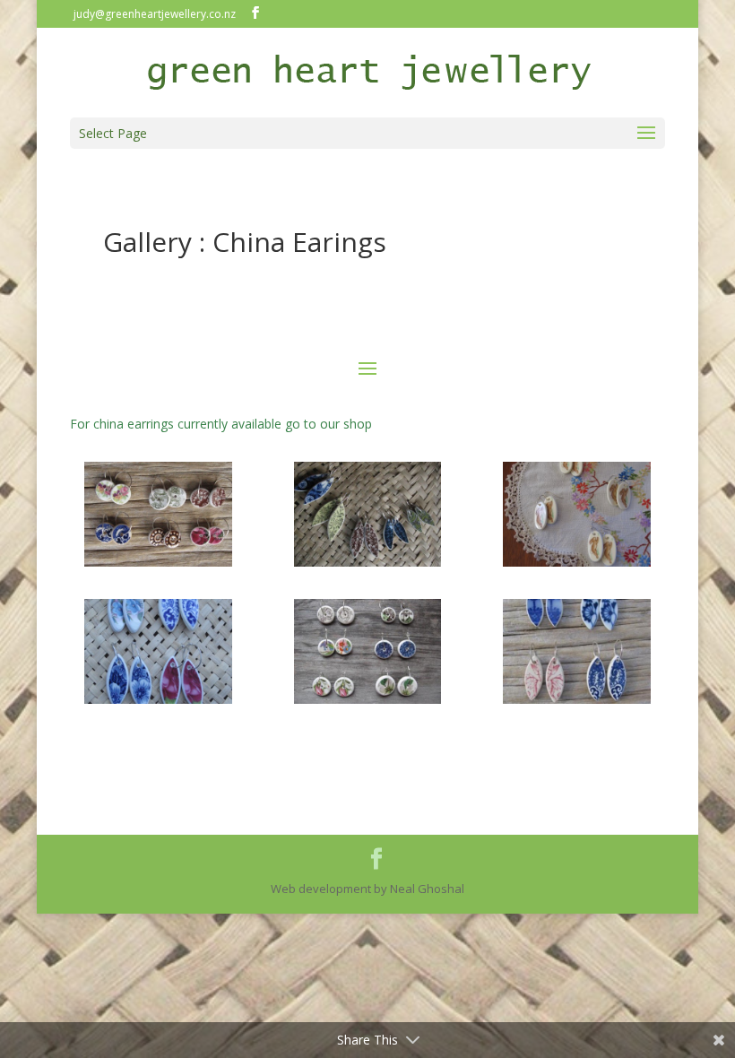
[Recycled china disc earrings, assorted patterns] (158, 561)
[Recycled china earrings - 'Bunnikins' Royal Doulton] (577, 561)
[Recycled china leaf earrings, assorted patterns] (368, 561)
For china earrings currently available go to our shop (221, 423)
